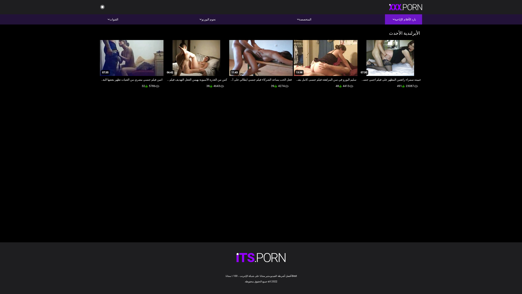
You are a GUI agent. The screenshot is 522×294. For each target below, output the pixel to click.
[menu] (102, 7)
